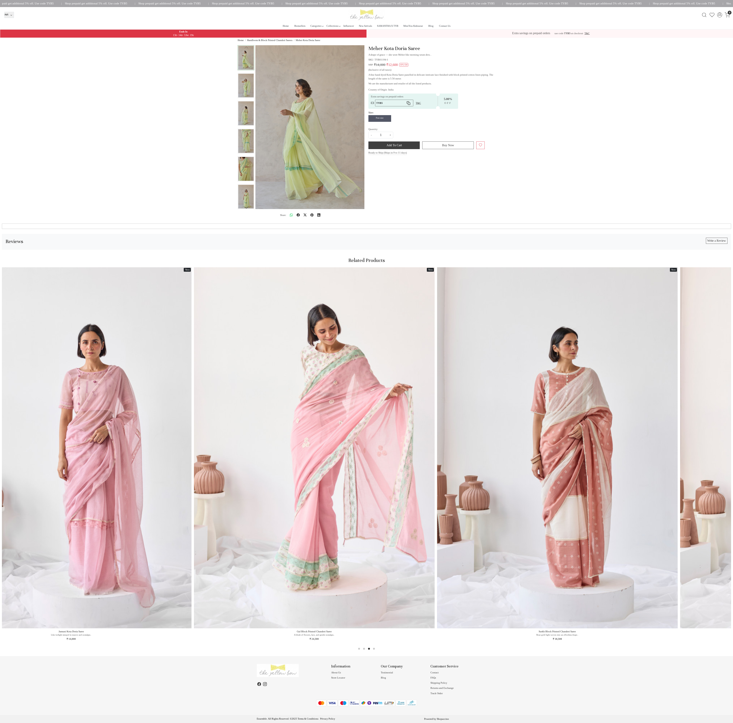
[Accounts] (719, 14)
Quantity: (373, 129)
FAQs (433, 677)
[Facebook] (259, 685)
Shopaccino (443, 718)
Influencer (348, 25)
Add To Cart (394, 145)
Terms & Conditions (308, 718)
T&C (587, 33)
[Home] (366, 15)
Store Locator (338, 677)
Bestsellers (299, 25)
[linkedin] (318, 215)
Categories (315, 25)
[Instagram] (264, 685)
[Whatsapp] (291, 215)
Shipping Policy (438, 682)
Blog (431, 25)
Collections (332, 25)
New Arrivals (365, 25)
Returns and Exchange (442, 688)
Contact (434, 672)
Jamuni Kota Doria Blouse (602, 631)
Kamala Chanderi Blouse (360, 631)
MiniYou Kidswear (413, 25)
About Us (336, 672)
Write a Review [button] (716, 240)
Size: (371, 112)
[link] (704, 15)
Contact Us (444, 25)
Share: (283, 215)
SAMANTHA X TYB (387, 25)
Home (286, 25)
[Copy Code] (408, 103)
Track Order (436, 693)
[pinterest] (311, 215)
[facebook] (298, 215)
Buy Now (448, 145)
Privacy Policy (327, 718)
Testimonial (387, 672)
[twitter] (305, 215)
